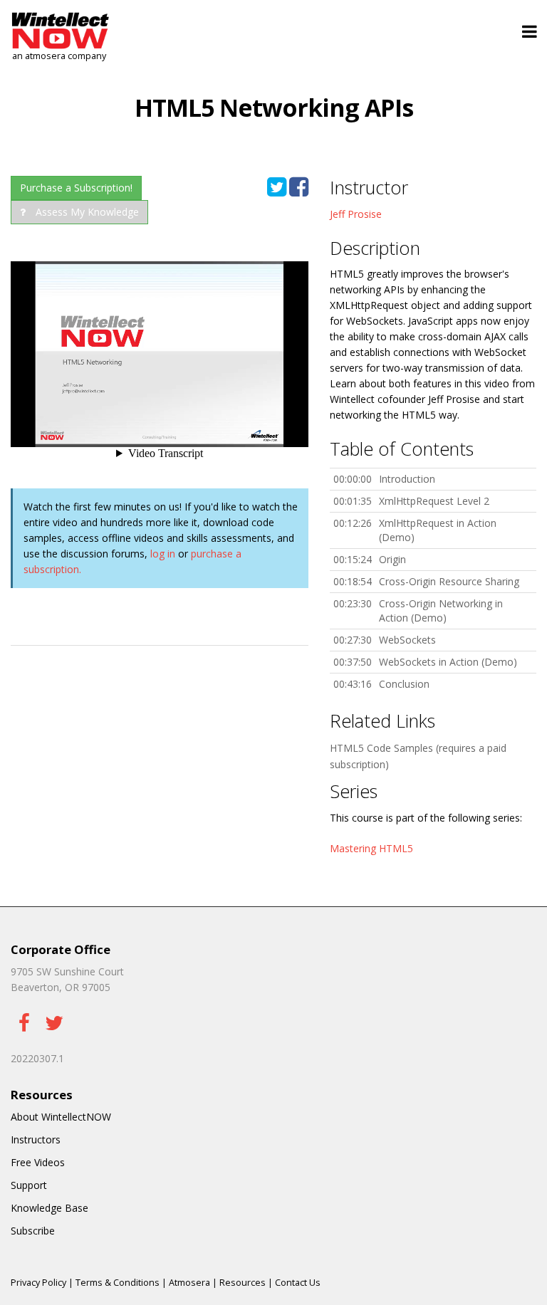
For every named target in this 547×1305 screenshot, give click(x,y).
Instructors (36, 1139)
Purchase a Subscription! (76, 187)
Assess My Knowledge (86, 212)
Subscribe (33, 1230)
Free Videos (38, 1162)
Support (29, 1185)
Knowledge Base (49, 1208)
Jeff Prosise (356, 214)
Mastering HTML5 (371, 848)
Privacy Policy (38, 1283)
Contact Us (298, 1283)
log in (162, 553)
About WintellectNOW (61, 1116)
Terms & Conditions (117, 1283)
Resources (242, 1283)
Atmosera (189, 1283)
